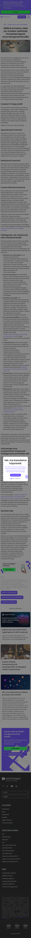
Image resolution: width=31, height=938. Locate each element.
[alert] (15, 469)
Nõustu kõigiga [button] (15, 475)
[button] (15, 478)
